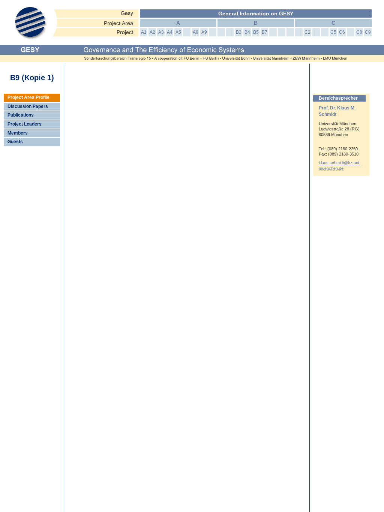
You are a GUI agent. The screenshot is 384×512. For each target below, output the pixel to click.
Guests (15, 141)
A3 (161, 32)
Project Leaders (25, 124)
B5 (256, 32)
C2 (307, 32)
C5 (333, 32)
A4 (169, 32)
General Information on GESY (255, 13)
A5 (178, 32)
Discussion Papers (28, 106)
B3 (239, 32)
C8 (359, 32)
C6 (342, 32)
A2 (152, 32)
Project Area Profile (29, 97)
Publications (21, 115)
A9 (204, 32)
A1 (144, 32)
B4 (247, 32)
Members (18, 133)
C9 (368, 32)
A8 (195, 32)
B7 (264, 32)
